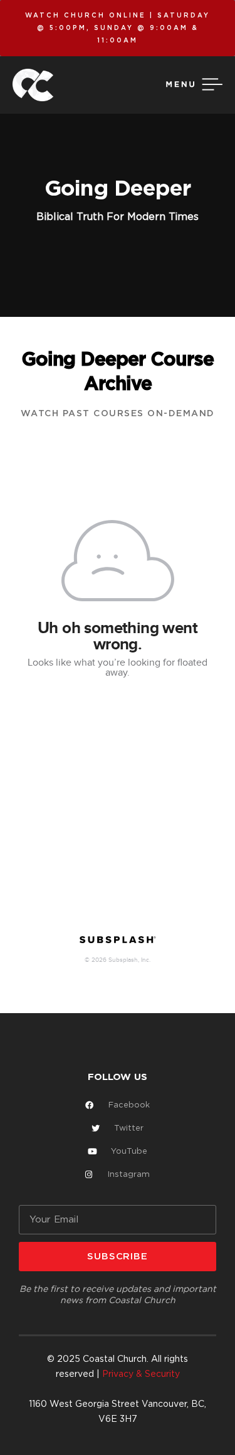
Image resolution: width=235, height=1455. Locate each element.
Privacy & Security (141, 1374)
